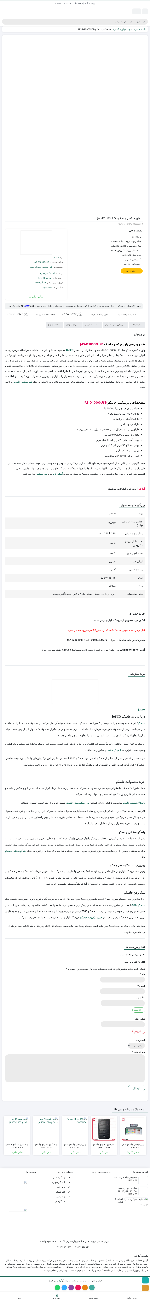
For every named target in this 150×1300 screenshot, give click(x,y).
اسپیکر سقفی (114, 750)
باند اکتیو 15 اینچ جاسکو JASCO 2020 (46, 1146)
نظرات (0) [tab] (53, 324)
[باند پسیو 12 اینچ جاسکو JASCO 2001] (104, 1129)
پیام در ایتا (131, 270)
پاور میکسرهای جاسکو (77, 802)
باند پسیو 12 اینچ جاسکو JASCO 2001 (104, 1146)
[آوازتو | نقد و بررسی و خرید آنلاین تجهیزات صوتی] (16, 11)
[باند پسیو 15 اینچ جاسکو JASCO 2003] (16, 1129)
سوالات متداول (80, 3)
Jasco (56, 257)
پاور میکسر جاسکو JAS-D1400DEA (133, 1146)
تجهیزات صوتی (133, 29)
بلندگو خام (60, 1201)
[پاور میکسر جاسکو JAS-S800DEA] (75, 1129)
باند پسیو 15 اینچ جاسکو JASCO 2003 (17, 1146)
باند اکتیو (61, 1186)
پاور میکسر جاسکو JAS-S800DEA (75, 1146)
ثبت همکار (68, 3)
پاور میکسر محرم (47, 273)
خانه (144, 29)
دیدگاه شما (138, 1052)
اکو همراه (60, 1191)
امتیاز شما (140, 1040)
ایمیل (141, 985)
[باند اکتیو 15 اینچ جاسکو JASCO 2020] (46, 1129)
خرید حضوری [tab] (91, 324)
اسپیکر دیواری (58, 1182)
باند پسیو (61, 1196)
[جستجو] (4, 22)
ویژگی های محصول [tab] (114, 324)
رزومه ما (92, 3)
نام (142, 974)
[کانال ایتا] (145, 1288)
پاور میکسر (120, 29)
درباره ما (58, 3)
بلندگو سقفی (59, 1177)
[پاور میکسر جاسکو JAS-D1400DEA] (133, 1129)
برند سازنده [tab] (71, 324)
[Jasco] (36, 243)
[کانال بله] (145, 1280)
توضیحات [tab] (135, 324)
